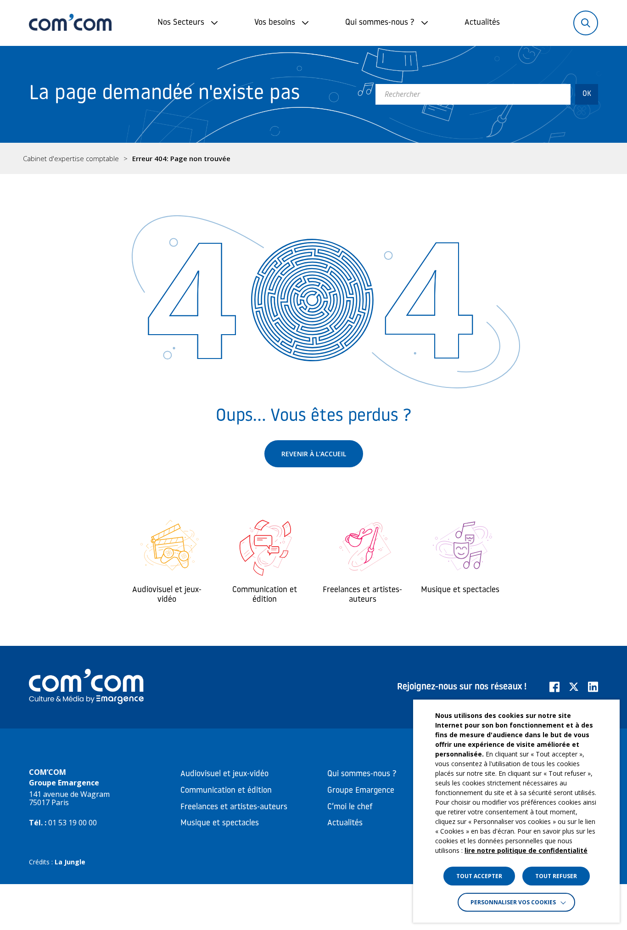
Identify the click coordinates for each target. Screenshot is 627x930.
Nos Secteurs (180, 23)
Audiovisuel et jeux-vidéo (224, 774)
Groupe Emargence (360, 791)
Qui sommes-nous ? (379, 23)
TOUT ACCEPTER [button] (479, 876)
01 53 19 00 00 (72, 823)
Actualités (482, 23)
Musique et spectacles (219, 823)
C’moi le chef (350, 807)
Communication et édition (226, 791)
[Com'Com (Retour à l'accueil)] (70, 23)
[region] (313, 158)
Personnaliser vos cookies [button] (513, 902)
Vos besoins (274, 23)
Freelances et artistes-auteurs (233, 807)
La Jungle (70, 861)
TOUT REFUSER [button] (556, 876)
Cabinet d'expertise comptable (71, 158)
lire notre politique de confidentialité (526, 850)
